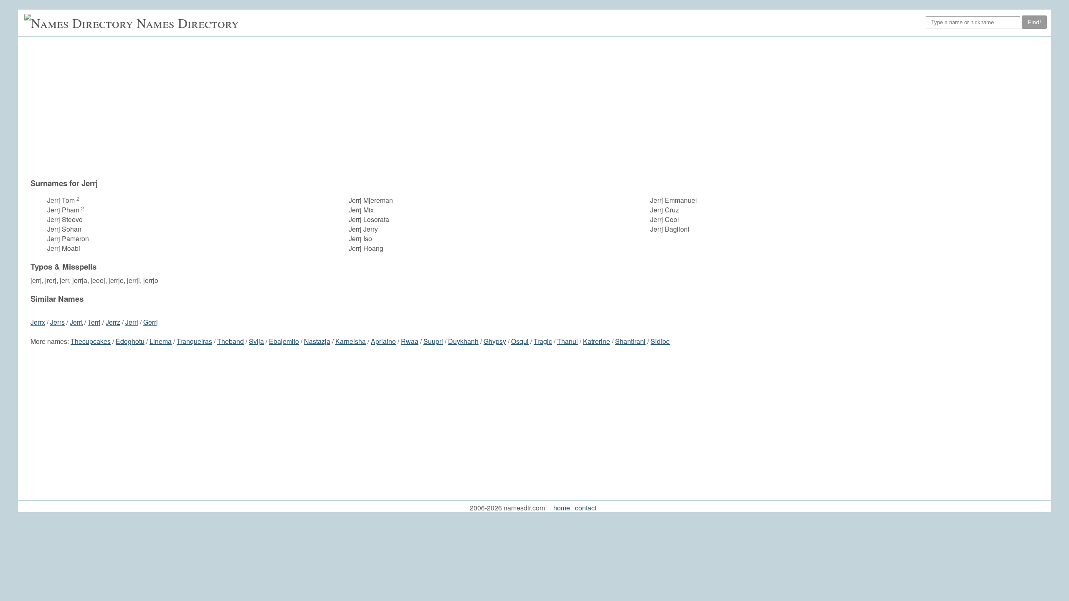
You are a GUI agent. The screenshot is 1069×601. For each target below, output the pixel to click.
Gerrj (150, 322)
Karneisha (350, 341)
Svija (256, 341)
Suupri (433, 341)
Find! (1034, 22)
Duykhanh (463, 341)
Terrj (94, 322)
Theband (230, 341)
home (561, 508)
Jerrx (37, 322)
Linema (160, 341)
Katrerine (596, 341)
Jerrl (131, 322)
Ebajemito (284, 341)
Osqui (520, 341)
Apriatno (383, 341)
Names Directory (188, 23)
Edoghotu (130, 341)
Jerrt (76, 322)
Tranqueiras (194, 341)
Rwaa (409, 341)
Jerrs (57, 322)
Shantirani (630, 341)
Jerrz (113, 322)
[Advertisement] (487, 111)
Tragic (543, 341)
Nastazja (317, 341)
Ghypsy (495, 341)
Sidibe (660, 341)
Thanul (567, 341)
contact (585, 508)
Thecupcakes (91, 341)
